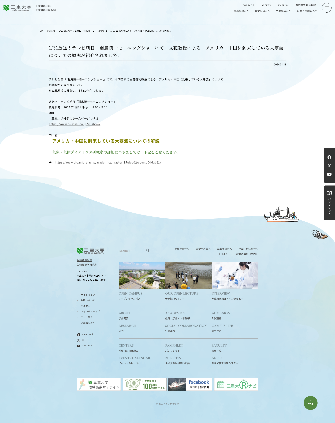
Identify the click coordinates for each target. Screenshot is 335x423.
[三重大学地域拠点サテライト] (99, 389)
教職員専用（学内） (307, 5)
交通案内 (85, 305)
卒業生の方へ (283, 10)
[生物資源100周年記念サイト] (145, 389)
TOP (40, 30)
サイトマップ (88, 294)
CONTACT (248, 5)
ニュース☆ (87, 317)
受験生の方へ (241, 10)
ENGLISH (283, 5)
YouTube (329, 174)
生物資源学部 (84, 260)
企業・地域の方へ (307, 10)
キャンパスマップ (90, 311)
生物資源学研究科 (87, 264)
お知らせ (50, 30)
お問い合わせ (88, 300)
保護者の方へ (88, 322)
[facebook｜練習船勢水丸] (190, 389)
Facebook (329, 157)
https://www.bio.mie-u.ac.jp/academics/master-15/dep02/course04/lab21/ (108, 162)
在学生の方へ (262, 10)
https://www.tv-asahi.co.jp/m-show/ (74, 124)
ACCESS (266, 5)
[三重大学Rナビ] (236, 389)
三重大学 (90, 251)
